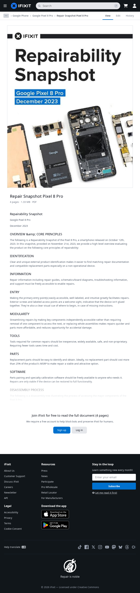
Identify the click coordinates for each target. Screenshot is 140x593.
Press (44, 470)
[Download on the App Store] (55, 514)
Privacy (8, 517)
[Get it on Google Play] (55, 525)
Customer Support (14, 476)
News (44, 476)
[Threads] (127, 547)
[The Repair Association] (134, 547)
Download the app (53, 506)
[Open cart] (125, 5)
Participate (47, 481)
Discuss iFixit (11, 481)
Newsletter (10, 492)
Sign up (61, 430)
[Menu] (5, 6)
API (6, 498)
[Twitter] (93, 547)
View (107, 15)
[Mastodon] (114, 547)
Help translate (12, 547)
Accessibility (11, 512)
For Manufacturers (52, 498)
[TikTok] (80, 547)
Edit (118, 15)
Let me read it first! (106, 492)
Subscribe (114, 486)
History (130, 15)
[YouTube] (107, 547)
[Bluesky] (120, 547)
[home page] (21, 6)
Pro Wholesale (49, 487)
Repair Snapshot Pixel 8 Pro (72, 15)
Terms (7, 523)
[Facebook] (87, 547)
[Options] (6, 16)
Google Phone (21, 15)
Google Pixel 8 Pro (42, 15)
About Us (9, 470)
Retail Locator (49, 492)
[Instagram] (100, 547)
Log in (79, 430)
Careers (8, 487)
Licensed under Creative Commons (79, 587)
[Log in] (134, 5)
